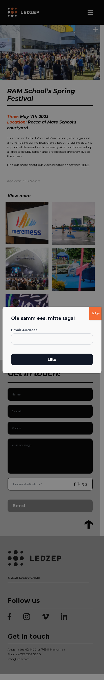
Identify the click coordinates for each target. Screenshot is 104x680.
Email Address (24, 330)
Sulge (95, 313)
